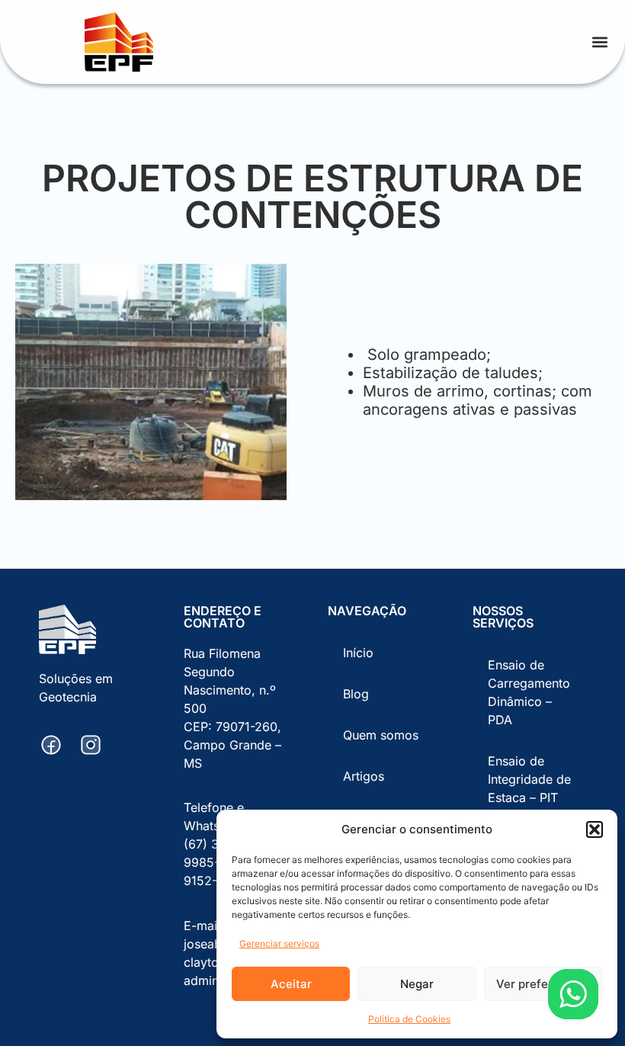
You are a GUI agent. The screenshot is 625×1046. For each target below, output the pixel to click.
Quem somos (380, 735)
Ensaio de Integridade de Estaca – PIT (529, 779)
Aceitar (291, 984)
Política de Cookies (409, 1019)
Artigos (363, 776)
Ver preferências (542, 984)
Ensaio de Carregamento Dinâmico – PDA (529, 692)
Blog (356, 693)
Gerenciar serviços (279, 943)
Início (358, 652)
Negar (417, 984)
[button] (594, 829)
